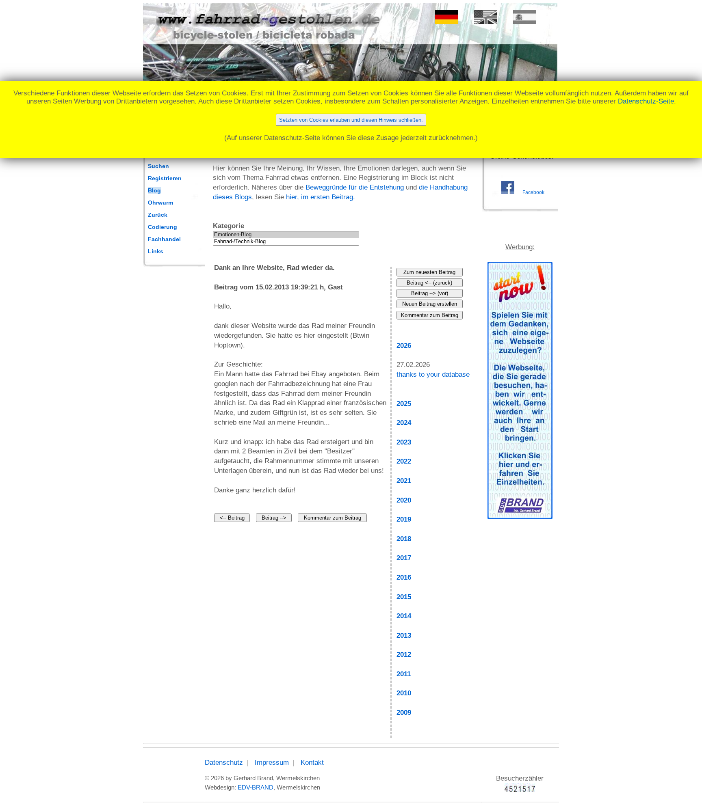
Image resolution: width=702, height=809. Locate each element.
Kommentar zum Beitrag (332, 518)
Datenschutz (224, 762)
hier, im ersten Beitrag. (320, 197)
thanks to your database (433, 374)
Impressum (272, 762)
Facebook (533, 192)
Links (155, 251)
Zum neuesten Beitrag (429, 272)
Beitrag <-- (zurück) (429, 283)
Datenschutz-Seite (646, 101)
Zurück (157, 214)
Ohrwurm (160, 202)
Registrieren (165, 178)
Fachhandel (164, 239)
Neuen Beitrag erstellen (429, 304)
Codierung (162, 227)
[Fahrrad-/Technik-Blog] (286, 241)
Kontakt (312, 762)
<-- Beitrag (232, 518)
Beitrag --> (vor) (429, 293)
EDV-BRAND (255, 787)
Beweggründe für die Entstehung (355, 187)
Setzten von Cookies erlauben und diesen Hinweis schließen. (351, 120)
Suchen (158, 166)
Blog (154, 190)
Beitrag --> (274, 518)
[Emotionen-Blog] (286, 234)
